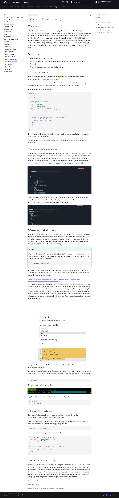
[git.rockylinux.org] (110, 494)
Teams (63, 7)
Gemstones (30, 7)
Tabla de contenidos (101, 15)
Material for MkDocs (15, 496)
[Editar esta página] (90, 15)
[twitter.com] (103, 494)
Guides (11, 7)
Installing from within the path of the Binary (42, 279)
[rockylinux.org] (113, 494)
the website (35, 291)
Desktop (38, 7)
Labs (23, 7)
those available (32, 136)
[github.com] (106, 494)
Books (17, 7)
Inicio (5, 7)
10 (27, 2)
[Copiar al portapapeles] (90, 97)
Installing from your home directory (69, 279)
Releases (45, 7)
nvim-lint (33, 77)
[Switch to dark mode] (63, 2)
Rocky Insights (54, 7)
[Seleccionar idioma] (67, 2)
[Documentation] (5, 2)
